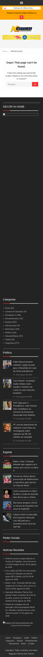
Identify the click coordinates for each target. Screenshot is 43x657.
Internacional (10, 325)
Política (8, 332)
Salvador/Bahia (11, 336)
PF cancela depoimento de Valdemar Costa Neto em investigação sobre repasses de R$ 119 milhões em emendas (25, 431)
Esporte (8, 322)
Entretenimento (11, 318)
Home (8, 637)
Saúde (8, 339)
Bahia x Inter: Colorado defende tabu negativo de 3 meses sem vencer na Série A (20, 586)
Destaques (9, 315)
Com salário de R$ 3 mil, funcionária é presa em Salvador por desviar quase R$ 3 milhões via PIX (20, 574)
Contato (31, 643)
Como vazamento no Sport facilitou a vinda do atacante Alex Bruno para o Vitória (25, 494)
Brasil (7, 308)
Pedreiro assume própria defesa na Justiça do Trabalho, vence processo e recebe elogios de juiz (20, 561)
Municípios (9, 329)
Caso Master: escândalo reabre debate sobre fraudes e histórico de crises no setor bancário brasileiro (24, 387)
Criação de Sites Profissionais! (21, 625)
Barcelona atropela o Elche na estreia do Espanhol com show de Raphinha (25, 506)
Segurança (9, 343)
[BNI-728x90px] (21, 37)
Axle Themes (29, 654)
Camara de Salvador (14, 311)
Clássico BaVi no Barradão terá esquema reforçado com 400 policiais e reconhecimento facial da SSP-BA (25, 520)
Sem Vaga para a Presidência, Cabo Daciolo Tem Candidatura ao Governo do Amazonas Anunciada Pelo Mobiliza (25, 409)
